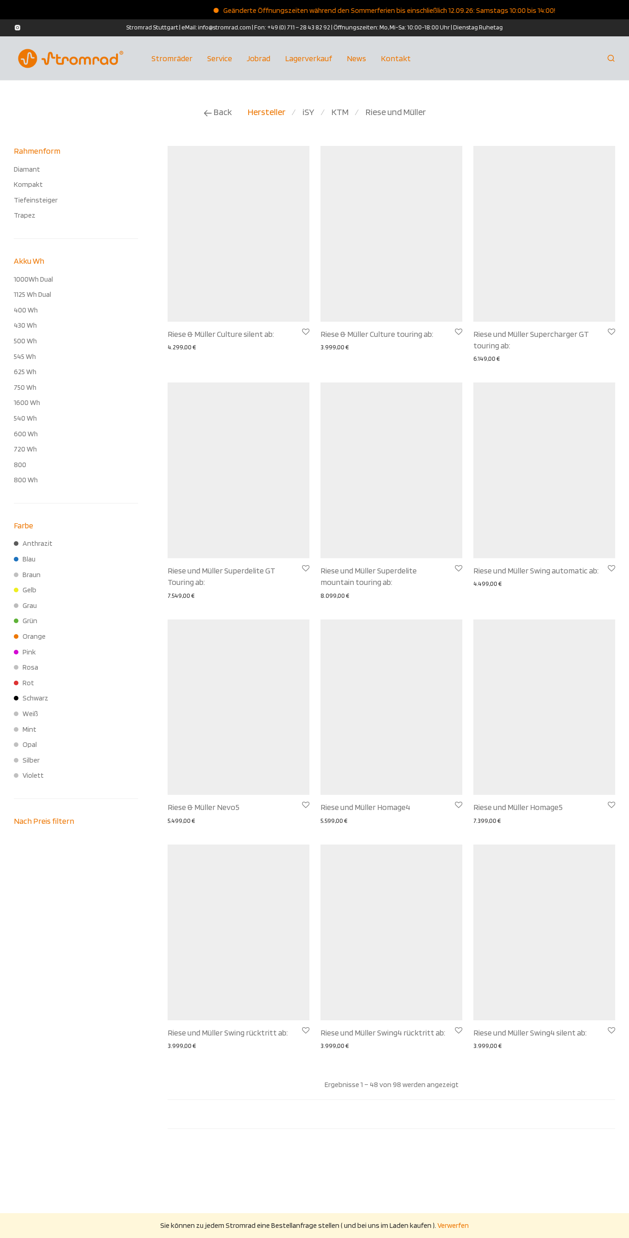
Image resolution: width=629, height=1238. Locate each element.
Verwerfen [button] (453, 1225)
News (356, 58)
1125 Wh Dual (32, 294)
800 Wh (26, 479)
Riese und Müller (396, 111)
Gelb (29, 589)
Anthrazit (37, 543)
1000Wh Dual (33, 279)
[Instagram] (17, 27)
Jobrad (258, 58)
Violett (33, 775)
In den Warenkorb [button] (230, 347)
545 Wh (25, 356)
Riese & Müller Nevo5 (203, 807)
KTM (340, 111)
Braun (32, 574)
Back (222, 111)
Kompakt (28, 184)
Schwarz (35, 698)
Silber (31, 760)
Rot (28, 682)
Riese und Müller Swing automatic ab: (536, 570)
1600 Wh (27, 402)
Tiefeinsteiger (36, 200)
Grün (30, 620)
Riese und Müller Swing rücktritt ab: (228, 1032)
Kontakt (396, 58)
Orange (34, 636)
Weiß (30, 713)
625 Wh (25, 371)
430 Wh (25, 325)
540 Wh (25, 418)
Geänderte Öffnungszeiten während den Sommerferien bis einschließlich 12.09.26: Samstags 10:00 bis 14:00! (376, 10)
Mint (29, 729)
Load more (391, 1114)
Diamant (27, 169)
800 (20, 464)
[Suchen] (611, 58)
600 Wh (26, 433)
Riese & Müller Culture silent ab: (221, 334)
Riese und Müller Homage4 (365, 807)
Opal (30, 744)
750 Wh (25, 387)
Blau (29, 559)
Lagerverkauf (308, 58)
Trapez (24, 215)
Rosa (30, 667)
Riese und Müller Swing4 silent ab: (530, 1032)
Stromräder (171, 58)
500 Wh (25, 340)
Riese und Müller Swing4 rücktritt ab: (382, 1032)
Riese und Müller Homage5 (518, 807)
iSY (308, 111)
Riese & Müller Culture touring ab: (376, 334)
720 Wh (25, 449)
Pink (29, 652)
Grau (30, 605)
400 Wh (26, 310)
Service (219, 58)
